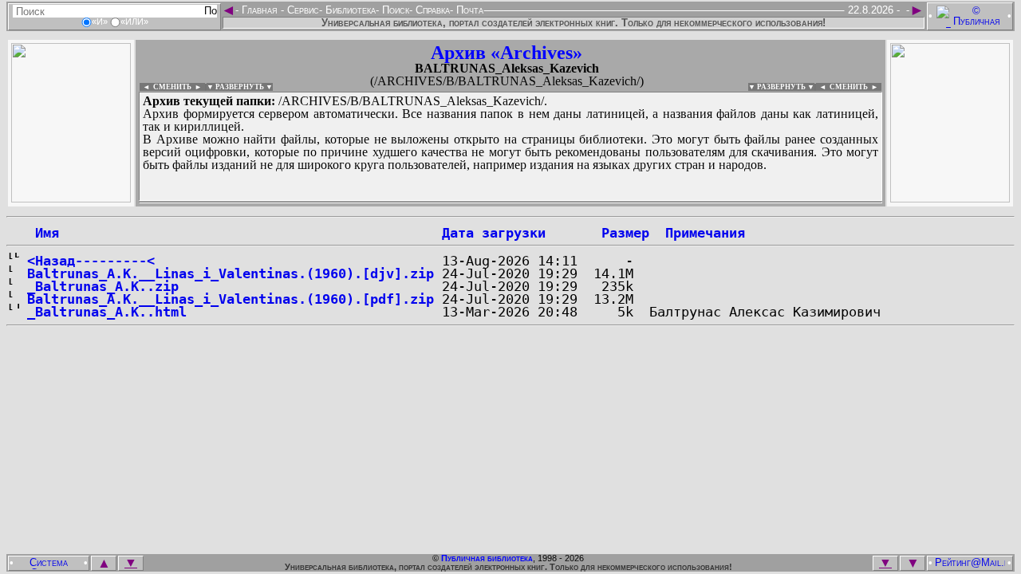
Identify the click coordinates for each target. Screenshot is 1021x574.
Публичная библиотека (487, 558)
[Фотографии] (71, 198)
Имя (43, 233)
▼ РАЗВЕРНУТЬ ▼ (240, 87)
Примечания (705, 233)
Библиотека (349, 10)
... (510, 202)
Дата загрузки (494, 233)
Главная (259, 10)
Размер (625, 233)
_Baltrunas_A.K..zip (103, 286)
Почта (468, 10)
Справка (431, 10)
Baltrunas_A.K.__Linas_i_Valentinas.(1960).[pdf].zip (230, 299)
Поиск (394, 10)
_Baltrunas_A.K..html (107, 312)
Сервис (301, 10)
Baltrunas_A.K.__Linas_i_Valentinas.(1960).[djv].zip (230, 273)
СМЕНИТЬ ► (855, 87)
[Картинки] (950, 198)
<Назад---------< (91, 261)
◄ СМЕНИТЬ (165, 87)
